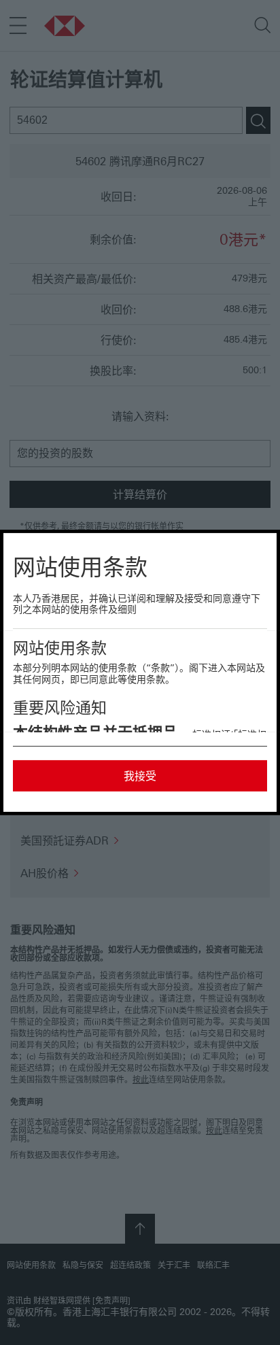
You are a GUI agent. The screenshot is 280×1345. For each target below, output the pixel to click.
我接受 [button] (140, 776)
